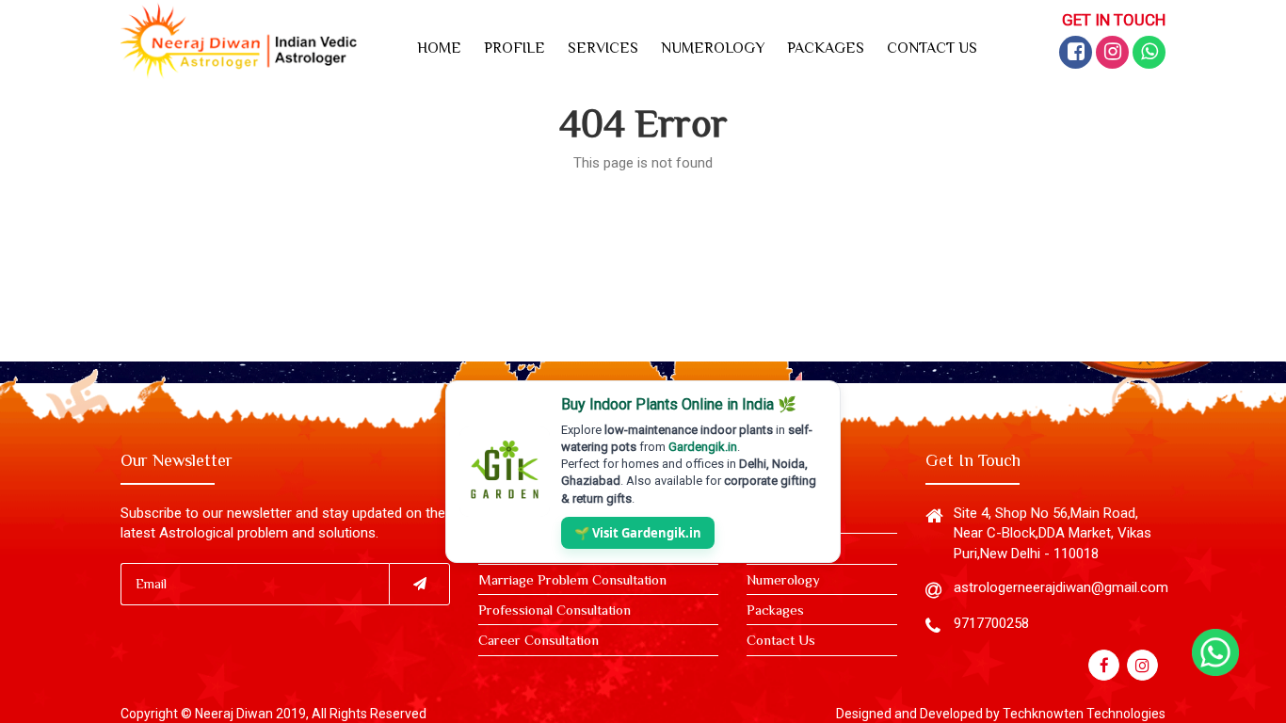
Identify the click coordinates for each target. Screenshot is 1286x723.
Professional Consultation (554, 610)
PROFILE (514, 48)
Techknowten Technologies (1084, 713)
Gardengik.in (702, 447)
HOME (439, 48)
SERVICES (603, 48)
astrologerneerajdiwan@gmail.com (1061, 587)
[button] (1075, 52)
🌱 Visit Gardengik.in (637, 532)
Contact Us (781, 640)
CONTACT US (932, 48)
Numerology (783, 579)
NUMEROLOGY (712, 48)
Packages (775, 610)
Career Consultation (538, 640)
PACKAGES (825, 48)
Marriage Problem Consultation (572, 579)
